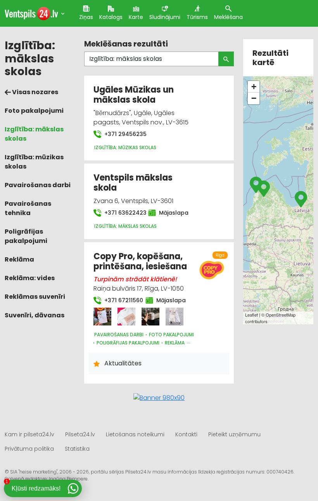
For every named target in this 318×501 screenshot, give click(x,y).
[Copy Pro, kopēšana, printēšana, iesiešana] (102, 316)
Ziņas (86, 17)
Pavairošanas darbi (38, 185)
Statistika (77, 449)
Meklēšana (228, 17)
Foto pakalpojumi (34, 110)
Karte (136, 17)
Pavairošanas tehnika (28, 208)
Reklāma (19, 259)
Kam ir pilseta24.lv (29, 434)
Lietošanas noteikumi (135, 434)
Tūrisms (197, 17)
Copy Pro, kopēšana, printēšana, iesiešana (140, 261)
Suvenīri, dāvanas (34, 315)
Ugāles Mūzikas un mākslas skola (133, 95)
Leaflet (251, 315)
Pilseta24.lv (80, 434)
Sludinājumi (164, 17)
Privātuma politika (29, 449)
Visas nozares (34, 92)
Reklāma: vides (30, 278)
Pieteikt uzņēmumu (234, 434)
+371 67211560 (120, 300)
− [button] (253, 98)
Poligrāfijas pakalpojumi (26, 236)
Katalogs (111, 17)
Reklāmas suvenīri (35, 296)
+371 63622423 (121, 213)
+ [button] (253, 86)
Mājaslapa (170, 213)
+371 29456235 (124, 134)
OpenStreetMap (281, 315)
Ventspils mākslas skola (133, 183)
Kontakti (186, 434)
